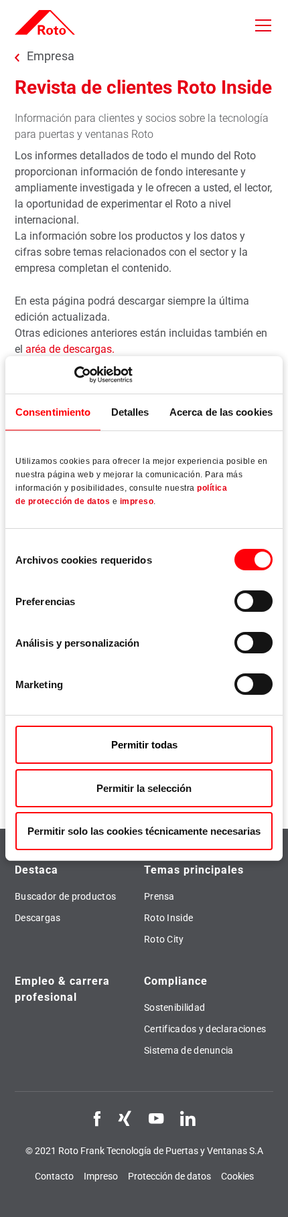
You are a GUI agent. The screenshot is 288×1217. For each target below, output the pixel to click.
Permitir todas (144, 744)
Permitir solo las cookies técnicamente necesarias (144, 831)
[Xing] (124, 1118)
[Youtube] (156, 1118)
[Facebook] (97, 1118)
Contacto (54, 1176)
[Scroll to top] (265, 1194)
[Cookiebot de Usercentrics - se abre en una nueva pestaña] (74, 375)
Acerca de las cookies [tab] (221, 411)
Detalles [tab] (130, 411)
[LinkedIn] (187, 1118)
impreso (137, 501)
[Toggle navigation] (263, 25)
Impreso (101, 1176)
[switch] (253, 601)
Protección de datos (169, 1176)
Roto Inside (168, 917)
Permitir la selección (144, 788)
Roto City (164, 939)
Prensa (159, 896)
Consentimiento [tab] (52, 411)
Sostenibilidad (174, 1007)
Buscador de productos (65, 896)
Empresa (50, 56)
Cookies (237, 1176)
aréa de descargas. (70, 349)
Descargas (38, 917)
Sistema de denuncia (189, 1050)
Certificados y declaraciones (205, 1029)
